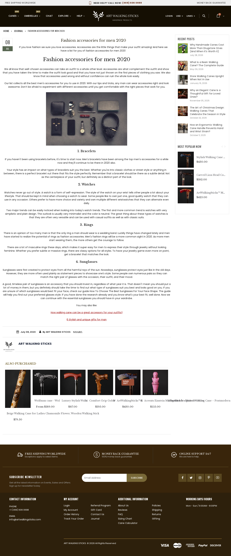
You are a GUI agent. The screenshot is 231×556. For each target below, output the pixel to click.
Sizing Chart (125, 518)
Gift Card (96, 510)
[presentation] (222, 146)
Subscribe (137, 477)
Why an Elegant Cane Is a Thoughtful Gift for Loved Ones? (205, 93)
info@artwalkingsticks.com (25, 519)
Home (6, 31)
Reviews (122, 510)
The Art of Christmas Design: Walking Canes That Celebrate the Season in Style (208, 111)
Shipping (157, 510)
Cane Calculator (127, 523)
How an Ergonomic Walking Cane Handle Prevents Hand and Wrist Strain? (207, 128)
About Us (123, 505)
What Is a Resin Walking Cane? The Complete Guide (207, 63)
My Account (71, 510)
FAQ (120, 514)
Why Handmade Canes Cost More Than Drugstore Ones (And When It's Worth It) (207, 48)
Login (169, 16)
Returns (156, 514)
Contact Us (97, 514)
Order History (71, 514)
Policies (156, 505)
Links (190, 16)
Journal (18, 31)
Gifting (156, 518)
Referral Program (101, 505)
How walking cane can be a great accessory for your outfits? (87, 312)
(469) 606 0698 (118, 2)
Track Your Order (74, 518)
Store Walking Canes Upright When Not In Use (207, 77)
